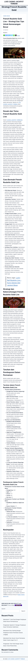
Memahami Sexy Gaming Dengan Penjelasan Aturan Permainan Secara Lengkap (13, 632)
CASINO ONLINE (6, 15)
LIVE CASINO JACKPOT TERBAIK (16, 659)
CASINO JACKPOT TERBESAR (14, 120)
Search (3, 608)
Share (18, 35)
